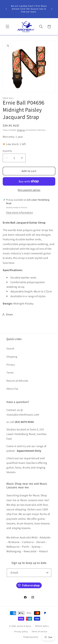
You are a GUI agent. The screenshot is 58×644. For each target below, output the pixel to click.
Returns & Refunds (17, 380)
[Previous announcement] (6, 8)
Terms (10, 372)
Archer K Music (24, 626)
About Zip (12, 388)
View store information (19, 212)
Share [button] (9, 314)
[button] (7, 27)
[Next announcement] (51, 8)
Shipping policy (30, 637)
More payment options (29, 189)
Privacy (10, 364)
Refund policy (42, 626)
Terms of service (39, 631)
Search (10, 348)
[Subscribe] (47, 572)
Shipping (21, 130)
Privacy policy (21, 631)
